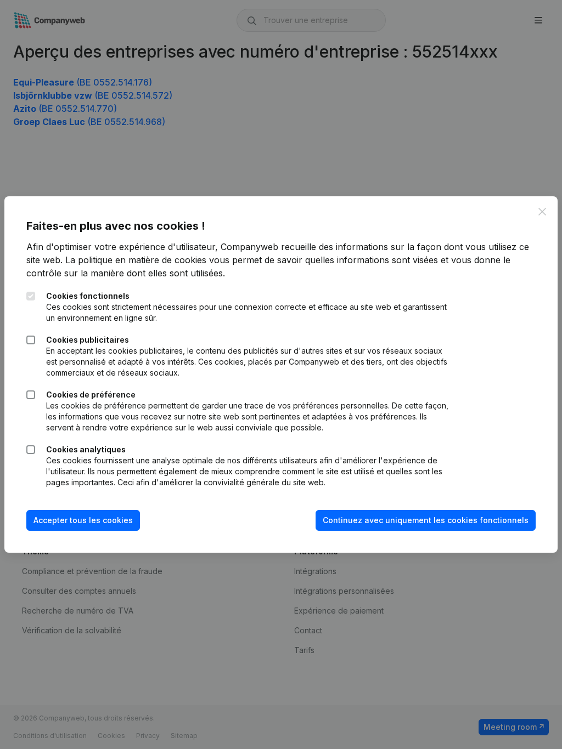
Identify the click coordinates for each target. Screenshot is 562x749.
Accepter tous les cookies (83, 520)
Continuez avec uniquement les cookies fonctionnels (426, 520)
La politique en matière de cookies (135, 259)
